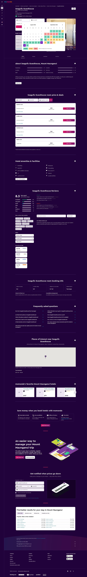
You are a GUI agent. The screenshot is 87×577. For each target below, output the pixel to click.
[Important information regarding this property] (75, 281)
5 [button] (62, 31)
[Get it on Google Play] (69, 556)
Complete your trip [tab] (45, 513)
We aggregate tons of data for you (24, 543)
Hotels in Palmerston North (51, 525)
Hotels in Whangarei (49, 520)
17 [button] (27, 39)
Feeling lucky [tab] (36, 513)
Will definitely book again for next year (46, 198)
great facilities (18, 223)
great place (24, 221)
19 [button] (62, 36)
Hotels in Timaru (49, 527)
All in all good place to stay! (44, 200)
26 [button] (33, 42)
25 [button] (30, 42)
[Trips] (2, 19)
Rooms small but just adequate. (45, 208)
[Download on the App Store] (69, 559)
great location (27, 218)
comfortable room (19, 218)
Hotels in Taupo (20, 520)
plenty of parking (29, 226)
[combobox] (31, 483)
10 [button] (27, 36)
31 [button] (27, 45)
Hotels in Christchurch (21, 525)
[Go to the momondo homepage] (8, 1)
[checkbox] (21, 249)
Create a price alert (65, 418)
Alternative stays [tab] (28, 513)
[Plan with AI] (2, 15)
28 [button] (38, 42)
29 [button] (41, 42)
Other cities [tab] (20, 513)
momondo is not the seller (22, 541)
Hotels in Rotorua (20, 524)
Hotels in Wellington (21, 527)
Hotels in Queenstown (21, 522)
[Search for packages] (2, 13)
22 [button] (41, 39)
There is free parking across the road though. (47, 206)
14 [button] (38, 36)
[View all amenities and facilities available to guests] (75, 161)
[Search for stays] (2, 8)
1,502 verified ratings (27, 16)
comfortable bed (25, 223)
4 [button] (59, 31)
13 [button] (35, 36)
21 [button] (38, 39)
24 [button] (27, 42)
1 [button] (41, 31)
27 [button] (35, 42)
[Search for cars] (2, 10)
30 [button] (24, 45)
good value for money (20, 226)
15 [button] (41, 36)
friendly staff (18, 221)
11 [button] (30, 36)
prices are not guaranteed (41, 538)
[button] (2, 2)
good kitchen (30, 221)
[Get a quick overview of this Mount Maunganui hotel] (75, 63)
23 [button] (24, 42)
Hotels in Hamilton (49, 524)
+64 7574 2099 (18, 14)
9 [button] (24, 36)
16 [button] (24, 39)
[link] (45, 425)
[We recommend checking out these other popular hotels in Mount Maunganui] (75, 384)
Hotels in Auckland (49, 519)
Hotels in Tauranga (20, 519)
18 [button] (30, 39)
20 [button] (35, 39)
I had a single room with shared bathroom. (47, 205)
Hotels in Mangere (49, 522)
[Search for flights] (2, 5)
